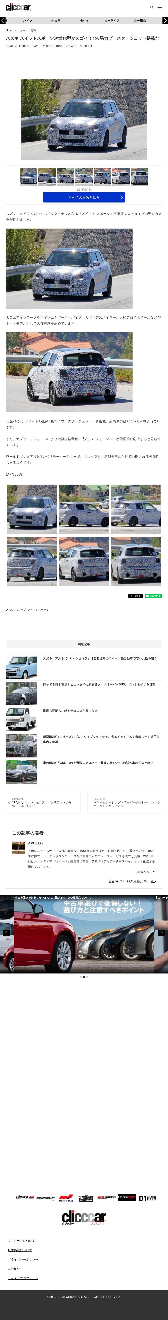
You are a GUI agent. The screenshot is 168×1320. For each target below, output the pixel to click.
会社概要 (14, 1269)
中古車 (55, 20)
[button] (165, 20)
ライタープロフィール (23, 1278)
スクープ (21, 609)
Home (84, 20)
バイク (27, 20)
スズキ (10, 609)
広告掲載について (20, 1250)
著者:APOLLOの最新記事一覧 (131, 881)
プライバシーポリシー (23, 1259)
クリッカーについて (21, 1241)
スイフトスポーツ (38, 609)
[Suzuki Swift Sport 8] (69, 371)
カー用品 (140, 20)
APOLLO (86, 46)
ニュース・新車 (27, 30)
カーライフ (112, 20)
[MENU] (160, 7)
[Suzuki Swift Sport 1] (69, 268)
